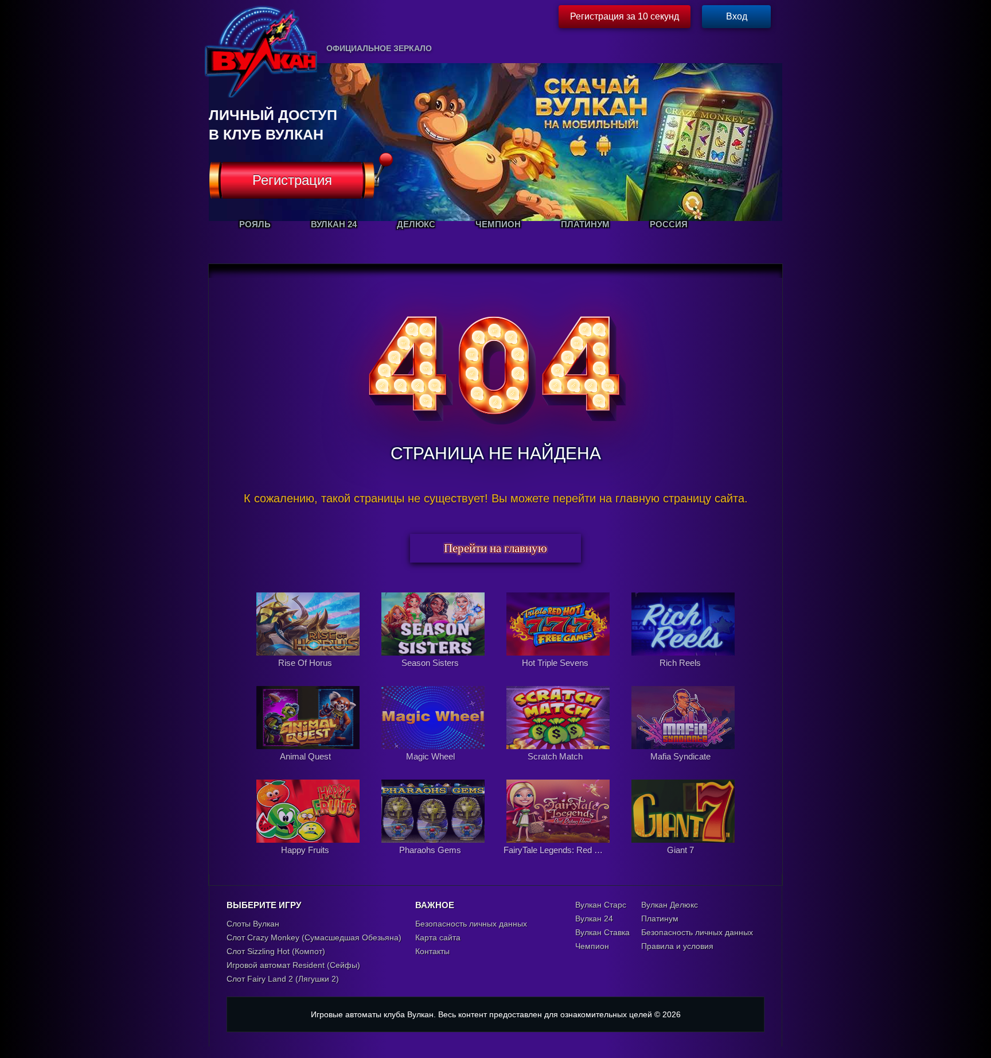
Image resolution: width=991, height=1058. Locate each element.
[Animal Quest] (309, 768)
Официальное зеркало (379, 48)
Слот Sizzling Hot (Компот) (276, 951)
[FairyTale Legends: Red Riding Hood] (559, 862)
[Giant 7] (683, 862)
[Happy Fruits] (309, 862)
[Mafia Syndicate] (683, 768)
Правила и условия (677, 946)
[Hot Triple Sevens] (559, 675)
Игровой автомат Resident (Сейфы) (293, 965)
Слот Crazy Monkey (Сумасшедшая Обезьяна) (314, 937)
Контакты (432, 951)
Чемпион (592, 946)
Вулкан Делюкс (669, 904)
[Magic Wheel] (434, 768)
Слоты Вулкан (253, 923)
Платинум (659, 918)
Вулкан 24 (594, 918)
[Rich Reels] (683, 675)
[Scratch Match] (559, 768)
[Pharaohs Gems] (434, 862)
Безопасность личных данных (471, 923)
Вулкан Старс (600, 904)
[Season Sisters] (434, 675)
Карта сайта (438, 937)
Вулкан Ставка (602, 932)
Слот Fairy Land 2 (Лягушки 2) (283, 978)
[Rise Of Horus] (309, 675)
